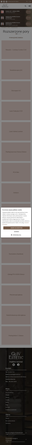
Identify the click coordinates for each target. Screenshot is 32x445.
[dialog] (16, 222)
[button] (16, 235)
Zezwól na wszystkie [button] (16, 227)
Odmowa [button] (16, 231)
